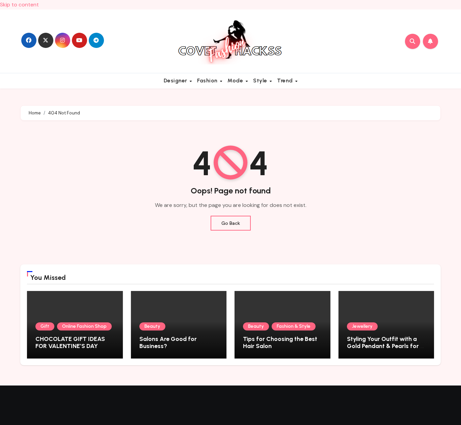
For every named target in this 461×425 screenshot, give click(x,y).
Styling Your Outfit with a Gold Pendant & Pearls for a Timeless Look (385, 346)
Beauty (152, 326)
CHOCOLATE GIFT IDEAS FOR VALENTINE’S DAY (70, 342)
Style (261, 80)
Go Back (230, 223)
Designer (176, 80)
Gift (44, 326)
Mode (236, 80)
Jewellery (362, 326)
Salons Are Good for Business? (168, 342)
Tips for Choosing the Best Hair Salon (280, 342)
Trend (285, 80)
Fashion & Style (293, 326)
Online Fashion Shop (84, 326)
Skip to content (19, 4)
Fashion (208, 80)
